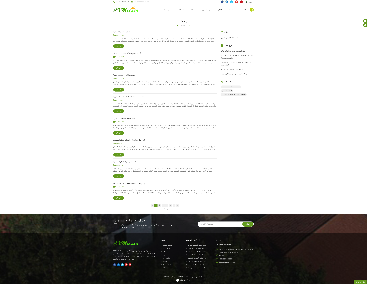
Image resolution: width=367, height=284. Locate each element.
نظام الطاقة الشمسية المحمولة (197, 258)
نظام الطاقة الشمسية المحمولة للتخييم (197, 264)
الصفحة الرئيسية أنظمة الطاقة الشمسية (234, 94)
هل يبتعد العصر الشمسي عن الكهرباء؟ (232, 69)
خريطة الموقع (166, 264)
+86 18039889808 (122, 2)
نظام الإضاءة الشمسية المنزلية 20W (197, 268)
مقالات (164, 261)
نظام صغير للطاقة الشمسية (196, 255)
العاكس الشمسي (227, 91)
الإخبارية (219, 9)
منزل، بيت (167, 9)
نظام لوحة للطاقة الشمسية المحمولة (197, 261)
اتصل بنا (243, 9)
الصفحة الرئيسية (167, 245)
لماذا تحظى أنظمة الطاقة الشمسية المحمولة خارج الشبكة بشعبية (236, 64)
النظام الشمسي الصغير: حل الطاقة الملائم (233, 51)
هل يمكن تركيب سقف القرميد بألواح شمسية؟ (234, 74)
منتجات (193, 9)
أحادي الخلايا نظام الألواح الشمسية (197, 248)
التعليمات (231, 9)
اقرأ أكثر (118, 46)
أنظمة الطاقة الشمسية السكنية (231, 87)
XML (164, 268)
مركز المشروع (206, 9)
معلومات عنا (181, 9)
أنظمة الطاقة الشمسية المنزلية (197, 245)
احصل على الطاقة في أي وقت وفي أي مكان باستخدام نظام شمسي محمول (237, 57)
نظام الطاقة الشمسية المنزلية (230, 38)
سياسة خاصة (166, 258)
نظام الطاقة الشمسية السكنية (197, 252)
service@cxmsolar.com (141, 2)
